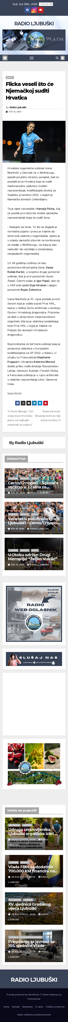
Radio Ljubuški (18, 107)
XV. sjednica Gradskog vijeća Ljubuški (29, 906)
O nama (39, 1006)
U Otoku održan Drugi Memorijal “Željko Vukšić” (32, 556)
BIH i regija (14, 825)
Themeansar (33, 998)
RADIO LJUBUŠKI (34, 24)
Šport (10, 78)
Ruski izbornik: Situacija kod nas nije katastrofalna (48, 416)
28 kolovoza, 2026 (23, 839)
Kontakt (16, 1006)
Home (6, 1006)
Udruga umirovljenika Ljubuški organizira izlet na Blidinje (34, 833)
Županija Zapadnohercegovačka (25, 937)
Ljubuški (13, 478)
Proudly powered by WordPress (23, 994)
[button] (57, 58)
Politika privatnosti (55, 1006)
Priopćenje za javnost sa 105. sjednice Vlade (31, 943)
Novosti (25, 478)
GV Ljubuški (15, 900)
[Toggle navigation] (31, 58)
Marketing (27, 1006)
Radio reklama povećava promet (34, 1014)
